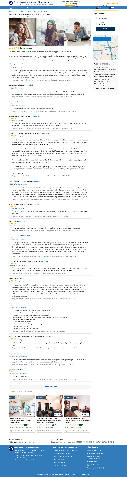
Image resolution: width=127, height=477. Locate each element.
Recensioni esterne (59, 462)
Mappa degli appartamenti (102, 39)
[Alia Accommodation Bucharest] (11, 4)
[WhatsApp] (88, 465)
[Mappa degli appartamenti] (105, 60)
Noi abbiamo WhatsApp (96, 465)
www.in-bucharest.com (82, 474)
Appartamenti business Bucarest (63, 456)
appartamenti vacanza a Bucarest (105, 69)
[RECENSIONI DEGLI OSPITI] (71, 4)
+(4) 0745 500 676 (99, 462)
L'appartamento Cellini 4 (17, 137)
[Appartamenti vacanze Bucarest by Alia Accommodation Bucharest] (31, 2)
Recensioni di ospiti (59, 459)
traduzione (23, 64)
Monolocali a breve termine (62, 453)
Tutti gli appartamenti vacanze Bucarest (65, 450)
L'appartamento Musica (17, 265)
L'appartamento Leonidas (17, 307)
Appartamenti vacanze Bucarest (21, 8)
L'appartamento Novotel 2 (17, 225)
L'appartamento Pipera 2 (17, 120)
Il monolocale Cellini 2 (16, 67)
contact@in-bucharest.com (107, 6)
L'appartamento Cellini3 (17, 105)
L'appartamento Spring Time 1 (19, 185)
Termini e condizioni (60, 465)
